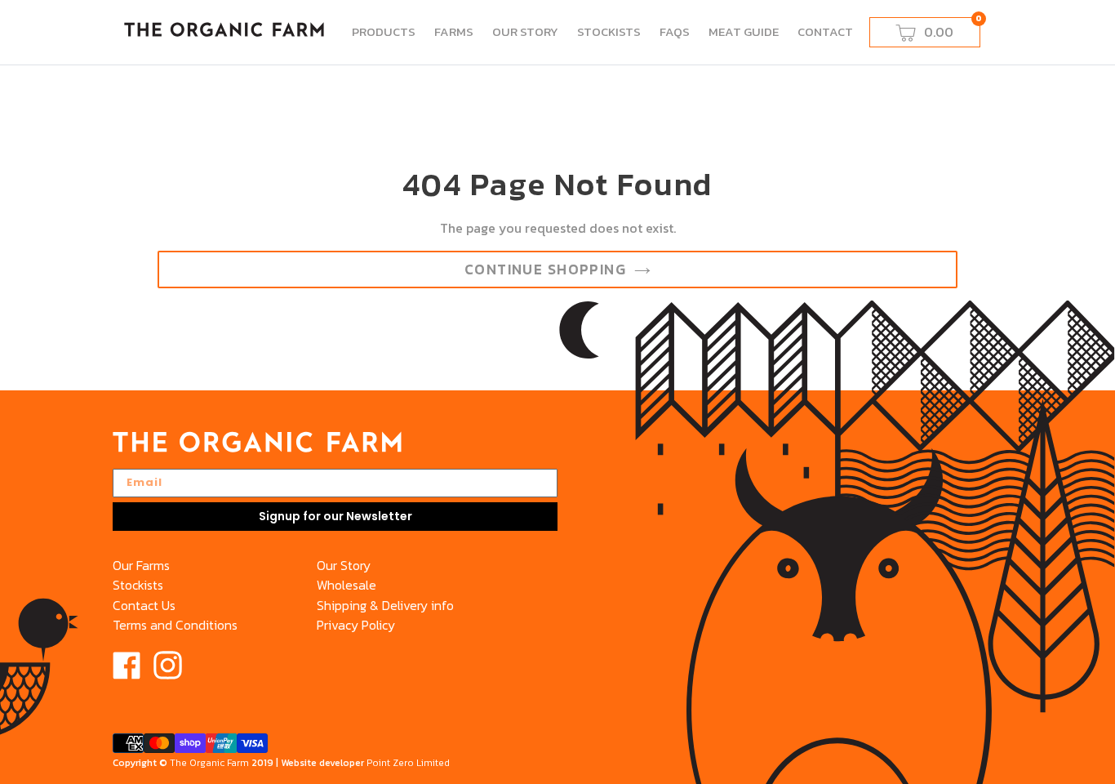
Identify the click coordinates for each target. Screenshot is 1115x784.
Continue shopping (545, 269)
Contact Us (144, 605)
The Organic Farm (209, 762)
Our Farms (141, 565)
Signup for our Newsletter (335, 516)
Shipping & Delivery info (385, 605)
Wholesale (346, 585)
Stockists (138, 585)
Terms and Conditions (175, 625)
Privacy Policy (356, 625)
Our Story (344, 565)
